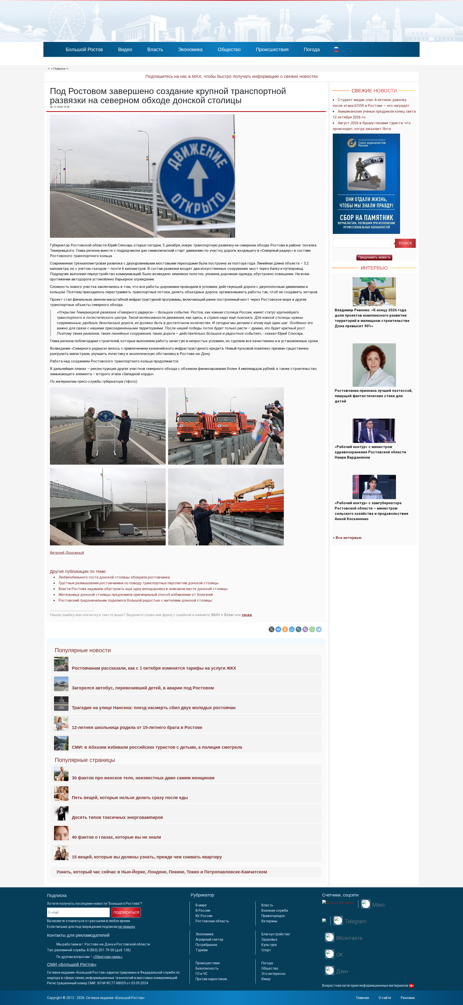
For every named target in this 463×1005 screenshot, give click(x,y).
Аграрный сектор (209, 939)
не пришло (126, 927)
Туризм (202, 950)
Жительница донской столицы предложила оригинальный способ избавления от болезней (136, 594)
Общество (229, 49)
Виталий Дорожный (67, 552)
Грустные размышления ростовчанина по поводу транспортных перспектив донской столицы (138, 583)
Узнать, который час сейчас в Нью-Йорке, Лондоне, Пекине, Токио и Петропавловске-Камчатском (161, 871)
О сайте (385, 998)
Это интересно (273, 974)
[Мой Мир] (292, 629)
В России (203, 910)
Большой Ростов (84, 49)
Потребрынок (206, 945)
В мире (201, 905)
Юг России (204, 916)
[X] (271, 629)
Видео (125, 49)
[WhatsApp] (312, 629)
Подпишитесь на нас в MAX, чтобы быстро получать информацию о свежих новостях (231, 76)
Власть (155, 49)
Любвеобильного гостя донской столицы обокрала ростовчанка (114, 577)
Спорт (266, 950)
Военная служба (274, 910)
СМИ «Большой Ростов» (71, 964)
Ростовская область (212, 921)
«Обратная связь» (108, 957)
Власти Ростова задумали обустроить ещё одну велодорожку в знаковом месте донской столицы (143, 589)
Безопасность (207, 968)
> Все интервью (347, 538)
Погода (312, 49)
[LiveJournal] (298, 629)
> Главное (58, 68)
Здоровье (269, 939)
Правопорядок (273, 916)
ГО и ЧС (201, 974)
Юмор (266, 979)
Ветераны (269, 921)
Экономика (190, 49)
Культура (269, 945)
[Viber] (305, 629)
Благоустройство (275, 934)
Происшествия (272, 49)
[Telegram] (319, 629)
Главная (362, 998)
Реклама (408, 998)
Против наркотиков (211, 979)
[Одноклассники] (285, 629)
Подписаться (126, 912)
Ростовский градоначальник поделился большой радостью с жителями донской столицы (135, 600)
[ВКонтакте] (278, 629)
